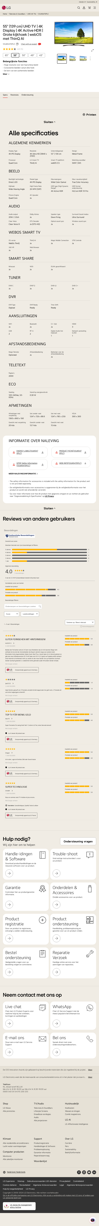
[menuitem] (7, 55)
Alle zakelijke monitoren (13, 1159)
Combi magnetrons (73, 1114)
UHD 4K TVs (31, 14)
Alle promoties (9, 1111)
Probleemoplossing (42, 1149)
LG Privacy (49, 496)
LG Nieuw (7, 1108)
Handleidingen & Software (44, 1146)
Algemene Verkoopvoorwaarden (80, 1185)
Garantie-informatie (42, 1152)
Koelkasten (69, 1108)
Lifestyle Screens (41, 1111)
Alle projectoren (40, 1120)
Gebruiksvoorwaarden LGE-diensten (42, 1181)
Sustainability (91, 2)
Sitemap (21, 1181)
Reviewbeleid (24, 1185)
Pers (67, 1146)
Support (38, 1138)
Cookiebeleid (78, 1181)
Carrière (68, 1143)
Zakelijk (81, 2)
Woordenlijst (40, 1161)
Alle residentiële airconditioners (16, 1143)
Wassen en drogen (72, 1111)
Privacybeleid (65, 1181)
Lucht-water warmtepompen (14, 1146)
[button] (78, 7)
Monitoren (7, 1156)
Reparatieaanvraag (41, 1155)
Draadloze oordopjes (42, 1114)
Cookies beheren (10, 1185)
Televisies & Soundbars (17, 14)
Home (5, 14)
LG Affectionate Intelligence (76, 1124)
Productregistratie (41, 1143)
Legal (62, 1185)
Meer (5, 74)
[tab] (5, 95)
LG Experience (9, 1181)
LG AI (68, 1119)
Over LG (69, 1138)
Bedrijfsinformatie (72, 1152)
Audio (36, 1117)
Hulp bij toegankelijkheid (13, 1189)
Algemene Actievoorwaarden (45, 1185)
